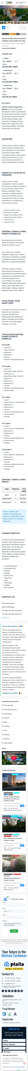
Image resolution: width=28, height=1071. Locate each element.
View (22, 805)
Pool (5, 730)
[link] (14, 782)
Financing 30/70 (12, 34)
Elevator (7, 718)
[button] (2, 3)
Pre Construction (5, 34)
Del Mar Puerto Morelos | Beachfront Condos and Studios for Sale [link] (12, 798)
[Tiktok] (9, 991)
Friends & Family (7, 836)
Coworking (7, 714)
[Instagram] (15, 991)
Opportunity (23, 33)
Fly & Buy (17, 34)
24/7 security (8, 705)
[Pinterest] (18, 991)
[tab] (3, 27)
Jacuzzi (5, 794)
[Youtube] (22, 991)
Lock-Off (11, 794)
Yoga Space (8, 743)
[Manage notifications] (24, 1063)
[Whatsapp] (3, 991)
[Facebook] (6, 991)
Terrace (6, 739)
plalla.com (5, 618)
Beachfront (16, 792)
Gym (5, 722)
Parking (6, 726)
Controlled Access (10, 709)
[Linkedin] (12, 991)
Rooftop (6, 735)
